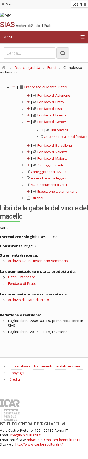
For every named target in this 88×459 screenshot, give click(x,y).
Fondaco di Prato (50, 102)
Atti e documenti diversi (48, 185)
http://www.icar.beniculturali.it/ (39, 444)
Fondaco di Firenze (51, 115)
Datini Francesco (21, 277)
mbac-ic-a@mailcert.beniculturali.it (54, 439)
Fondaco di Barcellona (54, 145)
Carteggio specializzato (48, 171)
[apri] (28, 95)
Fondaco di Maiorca (52, 158)
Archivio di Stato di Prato (28, 299)
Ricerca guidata (27, 67)
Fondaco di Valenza (52, 152)
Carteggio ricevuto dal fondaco (65, 137)
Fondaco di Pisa (49, 108)
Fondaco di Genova (52, 121)
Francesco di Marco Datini (45, 86)
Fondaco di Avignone (53, 95)
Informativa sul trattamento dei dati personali (45, 366)
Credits (15, 379)
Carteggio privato (50, 165)
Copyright (17, 372)
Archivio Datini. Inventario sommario (38, 260)
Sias (8, 4)
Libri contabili (59, 130)
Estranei (36, 198)
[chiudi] (28, 121)
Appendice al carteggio (48, 178)
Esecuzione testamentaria (56, 191)
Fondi (51, 67)
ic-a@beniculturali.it (25, 435)
